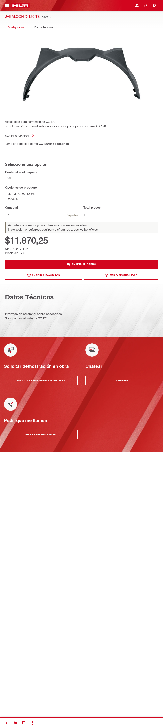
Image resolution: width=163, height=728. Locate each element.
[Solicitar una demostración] (15, 722)
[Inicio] (20, 5)
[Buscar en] (154, 5)
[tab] (16, 27)
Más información (17, 135)
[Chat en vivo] (23, 722)
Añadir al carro (84, 264)
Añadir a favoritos (46, 275)
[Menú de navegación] (6, 5)
